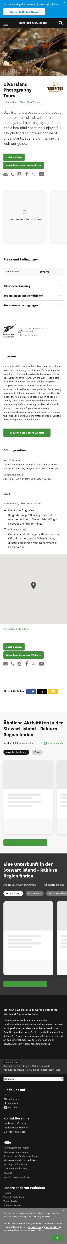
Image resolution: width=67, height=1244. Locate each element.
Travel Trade (10, 1201)
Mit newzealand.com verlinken (20, 1160)
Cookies (7, 1172)
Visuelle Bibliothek (13, 1197)
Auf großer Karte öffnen (16, 629)
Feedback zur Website (15, 1127)
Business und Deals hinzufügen (20, 1156)
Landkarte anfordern (14, 1123)
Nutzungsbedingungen (15, 1164)
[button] (5, 23)
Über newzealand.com (15, 1152)
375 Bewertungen (29, 335)
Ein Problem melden (14, 1131)
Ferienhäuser (13, 893)
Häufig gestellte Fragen (16, 1147)
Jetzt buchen (14, 157)
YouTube (12, 1107)
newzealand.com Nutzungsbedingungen (26, 1043)
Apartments (34, 893)
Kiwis (37, 752)
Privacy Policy (34, 1227)
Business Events (12, 1205)
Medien (7, 1192)
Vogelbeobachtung (16, 752)
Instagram (13, 1099)
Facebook (13, 1103)
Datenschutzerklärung (15, 1168)
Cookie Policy (52, 1227)
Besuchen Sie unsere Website (23, 165)
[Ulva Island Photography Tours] (55, 87)
